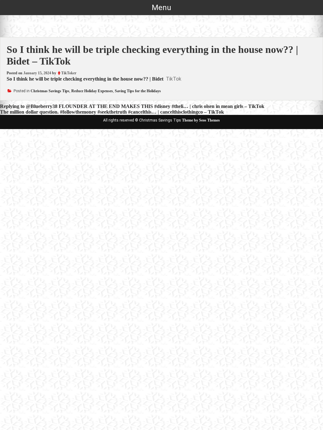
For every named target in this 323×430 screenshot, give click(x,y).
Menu (161, 7)
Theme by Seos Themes (201, 120)
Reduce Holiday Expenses (92, 91)
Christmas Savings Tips (50, 91)
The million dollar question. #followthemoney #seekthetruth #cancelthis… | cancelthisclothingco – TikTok (112, 112)
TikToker (68, 73)
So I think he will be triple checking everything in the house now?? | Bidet (85, 79)
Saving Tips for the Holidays (138, 91)
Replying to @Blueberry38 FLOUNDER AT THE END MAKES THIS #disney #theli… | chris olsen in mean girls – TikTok (132, 106)
